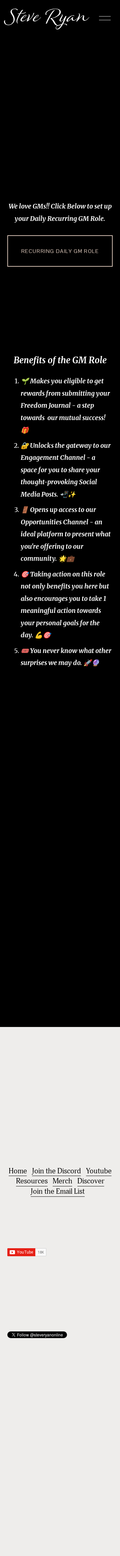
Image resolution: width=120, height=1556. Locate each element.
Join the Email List (58, 1191)
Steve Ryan (48, 18)
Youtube (99, 1171)
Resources (32, 1181)
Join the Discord (56, 1171)
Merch (62, 1181)
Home (18, 1171)
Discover (90, 1181)
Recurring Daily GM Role (60, 251)
